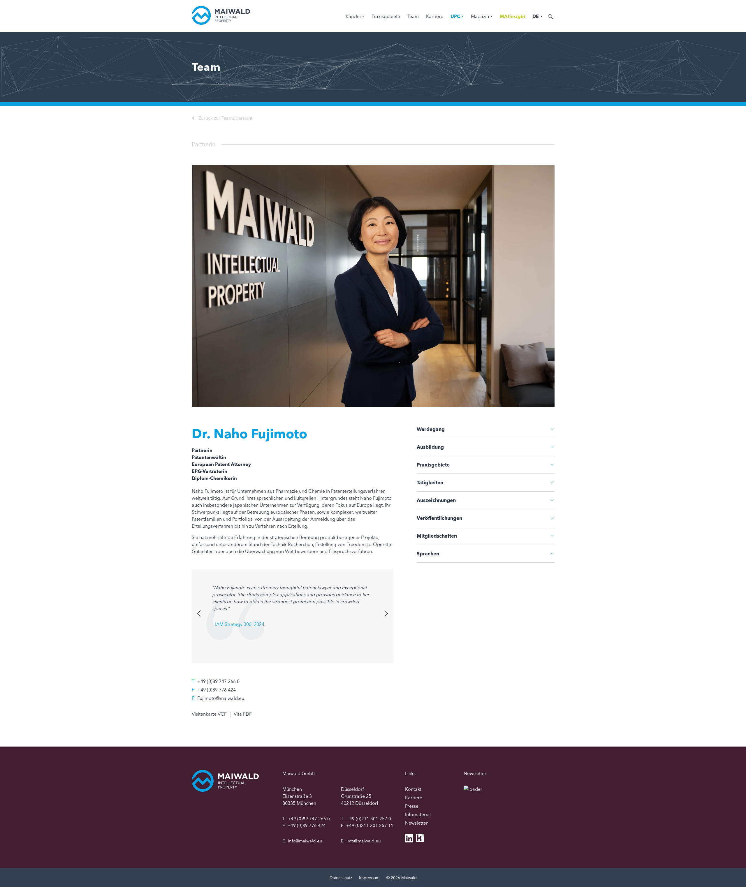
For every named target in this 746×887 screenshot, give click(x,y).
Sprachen (428, 553)
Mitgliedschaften (437, 536)
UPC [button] (455, 16)
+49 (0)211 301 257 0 (368, 818)
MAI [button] (512, 16)
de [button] (535, 16)
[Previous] (200, 613)
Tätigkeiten (430, 482)
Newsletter (416, 823)
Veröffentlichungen (439, 518)
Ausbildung (430, 447)
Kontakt (413, 789)
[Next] (385, 613)
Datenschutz (341, 877)
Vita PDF (243, 714)
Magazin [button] (480, 16)
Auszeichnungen (436, 500)
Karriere (434, 16)
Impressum (369, 877)
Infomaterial (418, 814)
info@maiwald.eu (305, 841)
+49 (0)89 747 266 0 (218, 681)
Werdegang (431, 429)
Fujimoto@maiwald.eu (220, 698)
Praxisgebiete (386, 16)
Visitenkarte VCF (209, 714)
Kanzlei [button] (353, 16)
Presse (411, 806)
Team (413, 16)
